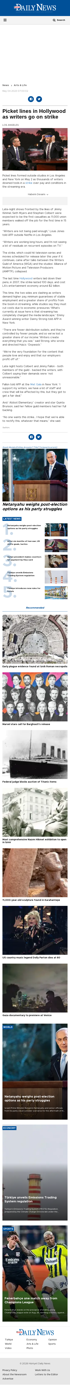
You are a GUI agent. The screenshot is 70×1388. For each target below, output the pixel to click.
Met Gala (36, 384)
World (8, 1344)
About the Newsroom (14, 1374)
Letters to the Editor (46, 1374)
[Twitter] (39, 99)
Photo (30, 1348)
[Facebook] (31, 99)
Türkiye (9, 1340)
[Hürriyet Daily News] (35, 8)
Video (8, 1348)
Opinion (52, 1340)
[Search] (54, 20)
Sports (52, 1344)
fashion (5, 427)
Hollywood (26, 278)
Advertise (7, 1379)
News (5, 85)
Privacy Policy (9, 1370)
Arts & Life (20, 85)
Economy (32, 1340)
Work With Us (42, 1370)
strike (28, 183)
